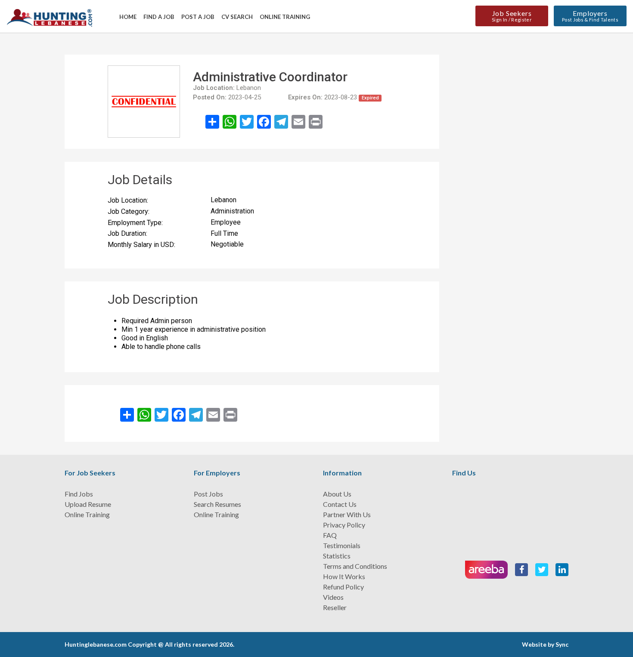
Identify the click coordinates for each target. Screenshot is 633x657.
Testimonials (341, 545)
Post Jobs (208, 494)
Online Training (285, 16)
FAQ (330, 535)
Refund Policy (343, 587)
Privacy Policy (344, 525)
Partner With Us (347, 514)
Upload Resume (88, 504)
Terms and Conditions (355, 566)
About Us (337, 494)
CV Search (237, 16)
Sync (561, 644)
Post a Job (197, 16)
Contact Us (340, 504)
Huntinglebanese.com (96, 644)
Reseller (335, 607)
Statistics (337, 556)
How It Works (344, 576)
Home (128, 16)
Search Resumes (217, 504)
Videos (333, 597)
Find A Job (158, 16)
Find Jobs (79, 494)
